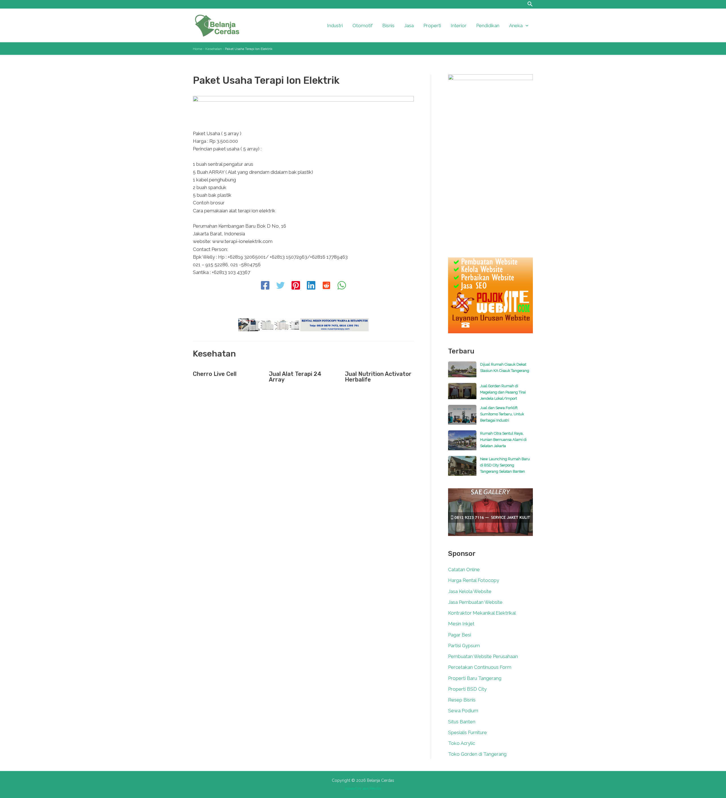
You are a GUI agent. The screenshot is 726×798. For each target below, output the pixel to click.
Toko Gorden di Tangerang (477, 754)
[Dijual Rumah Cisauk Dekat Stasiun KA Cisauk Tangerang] (462, 372)
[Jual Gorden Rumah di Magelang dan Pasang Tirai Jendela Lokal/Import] (462, 394)
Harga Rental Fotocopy (473, 580)
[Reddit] (326, 286)
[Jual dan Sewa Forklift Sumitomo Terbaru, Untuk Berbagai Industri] (462, 417)
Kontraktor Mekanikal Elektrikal (482, 613)
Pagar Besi (459, 635)
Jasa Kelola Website (469, 591)
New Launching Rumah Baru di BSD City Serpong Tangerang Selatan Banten (505, 465)
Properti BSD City (467, 689)
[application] (525, 25)
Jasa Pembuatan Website (475, 602)
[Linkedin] (311, 286)
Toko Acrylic (461, 743)
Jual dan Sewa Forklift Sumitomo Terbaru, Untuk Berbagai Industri (502, 414)
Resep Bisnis (462, 700)
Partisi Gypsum (464, 645)
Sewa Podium (463, 710)
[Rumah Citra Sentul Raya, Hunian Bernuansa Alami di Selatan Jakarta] (462, 443)
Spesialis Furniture (467, 732)
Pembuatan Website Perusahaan (483, 656)
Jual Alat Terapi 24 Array (295, 376)
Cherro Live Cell (215, 373)
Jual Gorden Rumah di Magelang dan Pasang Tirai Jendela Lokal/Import (503, 392)
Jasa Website (371, 788)
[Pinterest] (296, 286)
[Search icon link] (530, 4)
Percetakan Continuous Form (479, 667)
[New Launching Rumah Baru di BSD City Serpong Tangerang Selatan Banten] (462, 468)
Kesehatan (213, 49)
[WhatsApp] (341, 286)
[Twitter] (280, 286)
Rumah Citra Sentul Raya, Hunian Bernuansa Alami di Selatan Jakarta (503, 439)
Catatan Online (464, 569)
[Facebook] (265, 286)
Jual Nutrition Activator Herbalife (378, 376)
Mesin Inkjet (461, 624)
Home (197, 49)
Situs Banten (461, 721)
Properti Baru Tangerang (474, 678)
